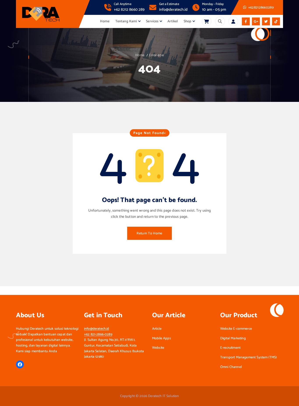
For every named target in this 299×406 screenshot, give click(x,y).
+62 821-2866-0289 (98, 334)
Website (158, 348)
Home (104, 21)
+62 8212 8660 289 (129, 9)
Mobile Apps (161, 338)
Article (157, 329)
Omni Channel (231, 367)
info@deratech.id (173, 9)
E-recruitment (230, 348)
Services (152, 21)
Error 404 (156, 55)
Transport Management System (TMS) (248, 357)
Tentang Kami (126, 21)
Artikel (172, 21)
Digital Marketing (233, 338)
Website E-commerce (236, 329)
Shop (188, 21)
